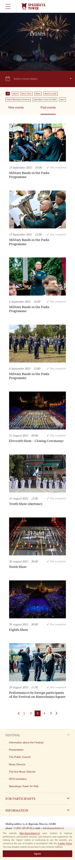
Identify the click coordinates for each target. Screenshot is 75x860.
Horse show (26, 93)
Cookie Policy (65, 843)
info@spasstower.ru (53, 828)
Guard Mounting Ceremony (18, 99)
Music (38, 93)
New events (16, 107)
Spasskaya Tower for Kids (45, 99)
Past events (48, 107)
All (8, 93)
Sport (62, 99)
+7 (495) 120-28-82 (22, 828)
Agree (37, 853)
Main (15, 93)
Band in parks (51, 93)
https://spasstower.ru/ (29, 833)
